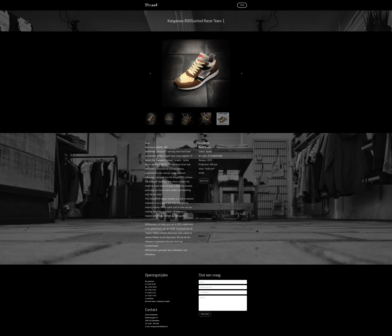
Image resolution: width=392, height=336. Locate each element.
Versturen (205, 314)
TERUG (242, 5)
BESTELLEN (204, 181)
